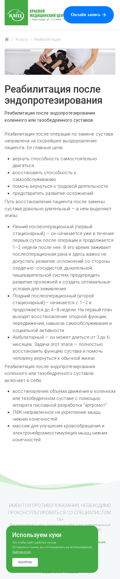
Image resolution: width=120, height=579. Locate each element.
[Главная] (7, 39)
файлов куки (21, 551)
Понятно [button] (25, 562)
